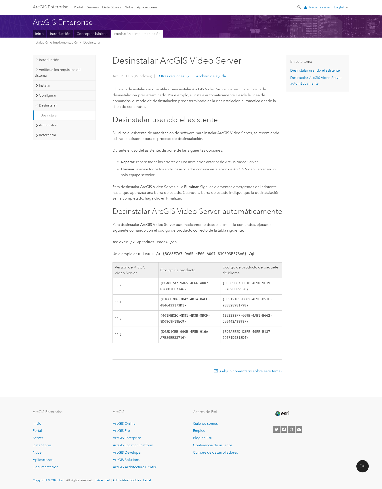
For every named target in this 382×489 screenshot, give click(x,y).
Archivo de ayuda (210, 76)
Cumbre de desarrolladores (215, 452)
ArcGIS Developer (127, 452)
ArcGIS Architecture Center (134, 467)
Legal (147, 480)
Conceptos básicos (91, 34)
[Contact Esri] (299, 429)
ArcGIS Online (124, 423)
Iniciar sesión (319, 7)
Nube (128, 7)
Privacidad (103, 480)
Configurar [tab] (48, 95)
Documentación (45, 467)
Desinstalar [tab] (48, 105)
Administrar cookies (127, 480)
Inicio (39, 34)
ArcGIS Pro (121, 430)
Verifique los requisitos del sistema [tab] (58, 73)
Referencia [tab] (47, 135)
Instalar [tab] (45, 85)
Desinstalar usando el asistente (315, 70)
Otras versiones (171, 76)
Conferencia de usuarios (212, 445)
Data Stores (111, 7)
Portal (78, 7)
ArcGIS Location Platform (133, 445)
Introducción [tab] (49, 60)
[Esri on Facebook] (284, 429)
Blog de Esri (202, 438)
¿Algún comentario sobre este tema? (251, 371)
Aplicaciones (147, 7)
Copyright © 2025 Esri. (49, 480)
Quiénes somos (205, 423)
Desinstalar (91, 42)
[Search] (299, 7)
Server (38, 438)
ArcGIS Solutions (126, 460)
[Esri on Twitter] (276, 429)
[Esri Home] (282, 413)
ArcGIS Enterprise (50, 7)
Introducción (60, 34)
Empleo (199, 430)
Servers (93, 7)
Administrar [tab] (48, 125)
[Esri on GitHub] (291, 429)
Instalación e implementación (136, 34)
